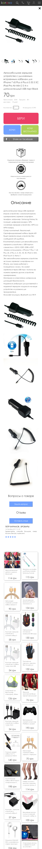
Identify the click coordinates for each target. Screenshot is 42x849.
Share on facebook (23, 139)
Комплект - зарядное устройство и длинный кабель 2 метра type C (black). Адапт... (12, 813)
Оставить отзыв (21, 521)
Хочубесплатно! (30, 130)
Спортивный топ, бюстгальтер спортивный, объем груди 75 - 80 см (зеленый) (11, 694)
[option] (6, 61)
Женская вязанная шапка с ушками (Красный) (11, 572)
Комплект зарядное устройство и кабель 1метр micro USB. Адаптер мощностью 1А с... (12, 666)
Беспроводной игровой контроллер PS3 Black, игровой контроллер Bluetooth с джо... (29, 723)
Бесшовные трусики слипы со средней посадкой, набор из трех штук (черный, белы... (29, 815)
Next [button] (40, 62)
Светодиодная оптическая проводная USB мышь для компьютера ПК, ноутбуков (30, 633)
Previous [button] (2, 62)
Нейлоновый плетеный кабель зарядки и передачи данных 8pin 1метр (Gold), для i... (29, 754)
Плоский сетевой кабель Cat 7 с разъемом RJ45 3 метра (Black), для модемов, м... (11, 755)
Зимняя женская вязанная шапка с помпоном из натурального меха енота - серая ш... (29, 603)
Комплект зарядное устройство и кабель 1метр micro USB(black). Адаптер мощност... (12, 724)
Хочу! (12, 130)
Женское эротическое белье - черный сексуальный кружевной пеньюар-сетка (30, 695)
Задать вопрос (21, 504)
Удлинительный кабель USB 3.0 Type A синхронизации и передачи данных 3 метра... (12, 782)
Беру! (21, 118)
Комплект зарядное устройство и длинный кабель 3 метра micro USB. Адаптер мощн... (11, 635)
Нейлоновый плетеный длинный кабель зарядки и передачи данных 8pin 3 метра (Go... (11, 604)
